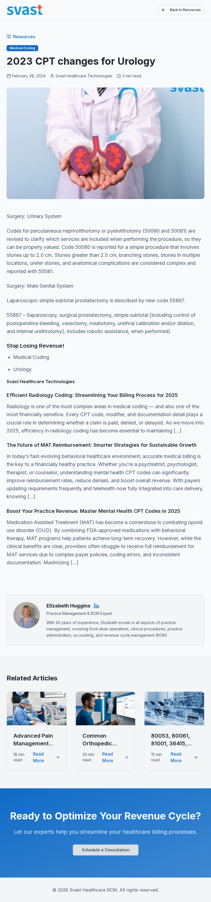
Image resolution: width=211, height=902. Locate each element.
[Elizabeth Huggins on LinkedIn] (96, 606)
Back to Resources (185, 10)
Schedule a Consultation (105, 850)
